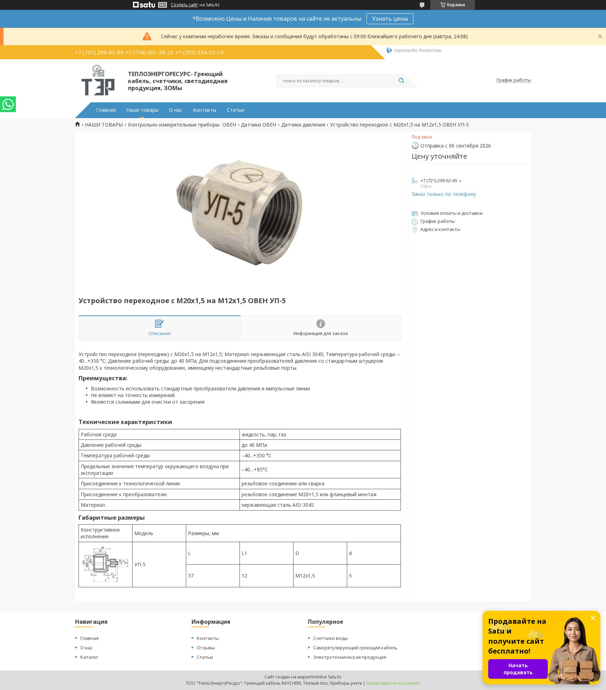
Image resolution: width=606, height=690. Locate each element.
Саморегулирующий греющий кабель (355, 647)
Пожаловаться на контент (393, 683)
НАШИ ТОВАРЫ (104, 125)
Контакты (204, 110)
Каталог (89, 657)
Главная (106, 110)
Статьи (235, 110)
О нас (175, 110)
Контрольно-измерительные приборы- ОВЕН (182, 125)
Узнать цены (390, 18)
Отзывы (206, 647)
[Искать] (401, 81)
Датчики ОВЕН (258, 125)
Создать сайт (184, 4)
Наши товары (142, 110)
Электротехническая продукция (349, 657)
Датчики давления (303, 125)
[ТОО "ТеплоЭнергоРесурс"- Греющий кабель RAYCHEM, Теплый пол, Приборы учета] (98, 80)
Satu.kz (335, 677)
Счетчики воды (330, 638)
